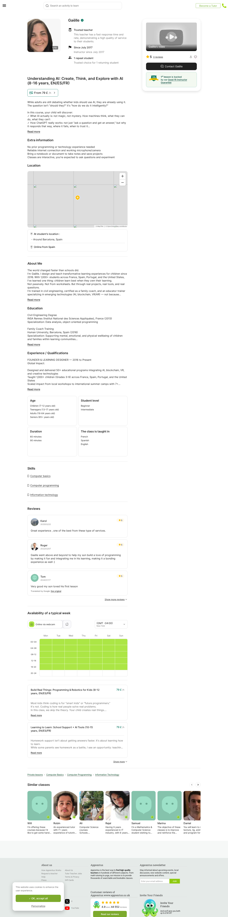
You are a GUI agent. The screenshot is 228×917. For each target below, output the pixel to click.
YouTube (75, 908)
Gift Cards (69, 880)
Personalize (38, 906)
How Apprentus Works (51, 870)
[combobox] (83, 5)
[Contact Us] (224, 5)
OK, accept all (39, 898)
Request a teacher (49, 873)
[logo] (26, 5)
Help (43, 877)
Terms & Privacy (72, 877)
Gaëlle (73, 20)
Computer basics (40, 476)
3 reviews (158, 57)
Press (44, 880)
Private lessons (35, 774)
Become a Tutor (208, 6)
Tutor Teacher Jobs (73, 873)
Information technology (44, 494)
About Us (69, 870)
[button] (195, 57)
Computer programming (44, 485)
